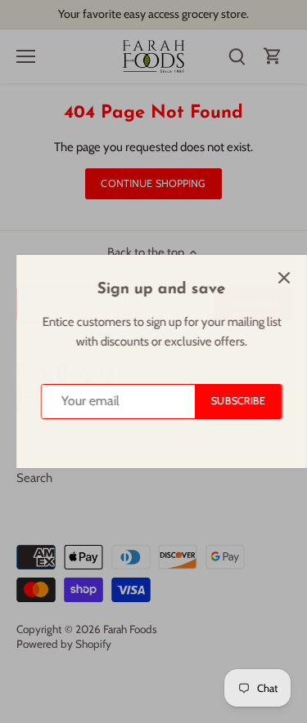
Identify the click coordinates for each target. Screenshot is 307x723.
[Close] (276, 278)
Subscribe (230, 401)
